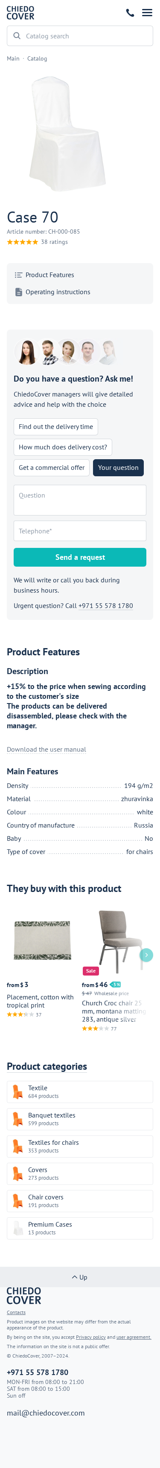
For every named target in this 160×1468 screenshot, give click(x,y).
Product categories (47, 1066)
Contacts (16, 1312)
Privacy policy (91, 1337)
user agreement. (133, 1337)
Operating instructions (58, 291)
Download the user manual (46, 749)
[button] (147, 13)
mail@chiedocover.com (46, 1413)
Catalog (37, 58)
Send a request (80, 557)
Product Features (50, 274)
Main (13, 58)
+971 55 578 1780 (130, 13)
